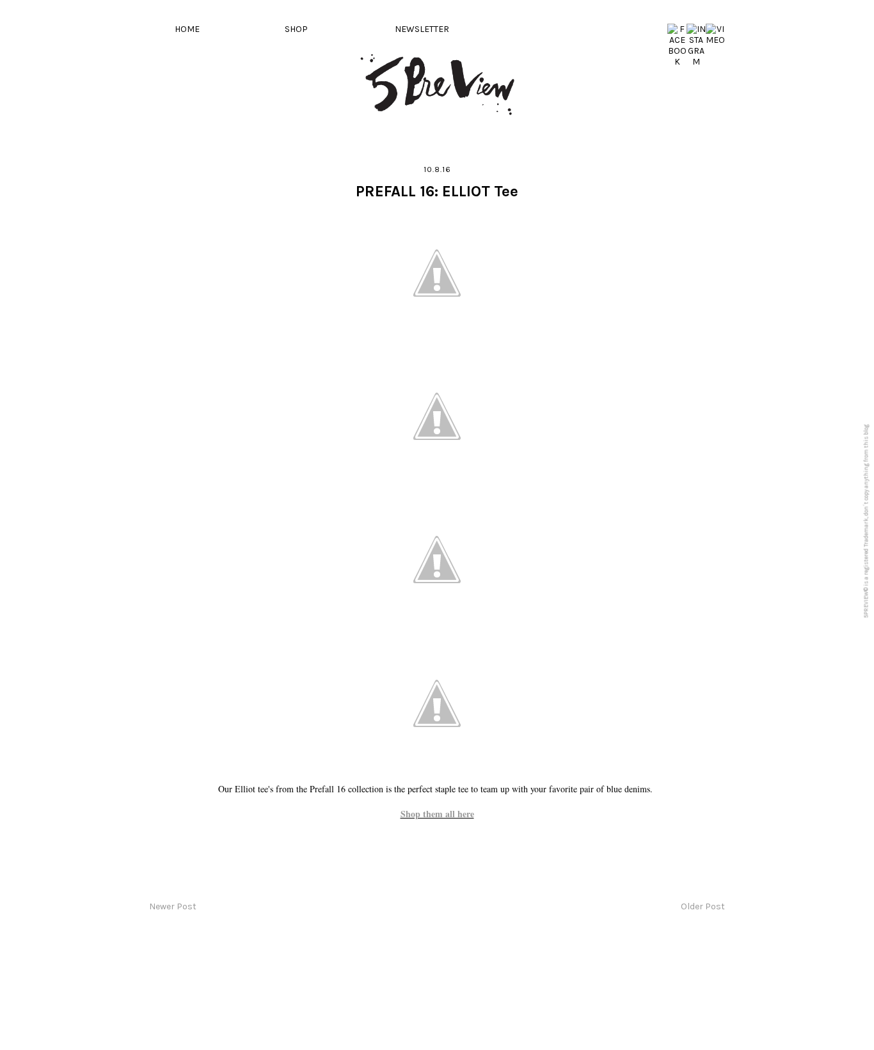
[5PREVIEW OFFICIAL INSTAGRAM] (696, 61)
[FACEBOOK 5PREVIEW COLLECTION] (677, 61)
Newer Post (172, 906)
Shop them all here (437, 813)
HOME (187, 29)
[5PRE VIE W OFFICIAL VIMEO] (715, 40)
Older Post (703, 906)
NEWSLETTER (422, 29)
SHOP (296, 29)
